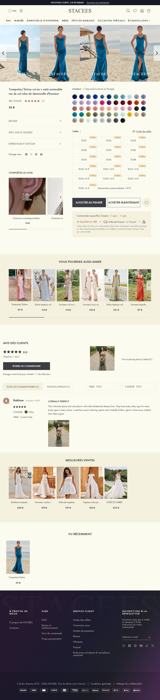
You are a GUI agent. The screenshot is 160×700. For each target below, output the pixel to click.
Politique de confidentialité (129, 683)
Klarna (76, 636)
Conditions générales (101, 683)
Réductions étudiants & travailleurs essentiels (91, 654)
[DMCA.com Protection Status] (137, 690)
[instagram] (123, 645)
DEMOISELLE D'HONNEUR (43, 20)
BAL (8, 20)
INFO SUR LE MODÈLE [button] (21, 132)
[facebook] (129, 645)
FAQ (44, 620)
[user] (141, 10)
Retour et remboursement (50, 626)
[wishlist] (135, 10)
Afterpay (77, 642)
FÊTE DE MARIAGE (83, 20)
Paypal (76, 647)
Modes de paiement (83, 631)
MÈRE (65, 20)
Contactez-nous (81, 625)
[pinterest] (135, 645)
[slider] (32, 101)
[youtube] (141, 645)
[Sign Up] (149, 637)
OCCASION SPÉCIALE (111, 20)
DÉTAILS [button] (13, 121)
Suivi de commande (52, 633)
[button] (3, 53)
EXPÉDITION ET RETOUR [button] (22, 143)
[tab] (36, 121)
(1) (43, 101)
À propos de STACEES (20, 622)
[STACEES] (80, 11)
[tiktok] (146, 645)
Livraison (14, 628)
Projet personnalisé (52, 639)
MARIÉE (19, 20)
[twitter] (152, 645)
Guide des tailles (82, 620)
